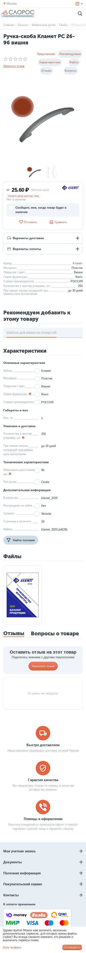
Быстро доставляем (43, 745)
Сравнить (60, 222)
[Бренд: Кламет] (70, 187)
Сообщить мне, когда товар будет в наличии (40, 210)
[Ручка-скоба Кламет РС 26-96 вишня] (43, 121)
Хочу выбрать (12, 947)
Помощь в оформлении (43, 819)
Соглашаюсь (72, 947)
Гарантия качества (43, 780)
